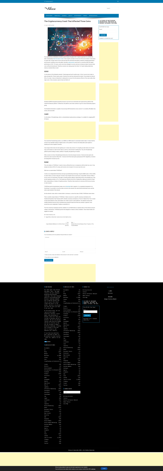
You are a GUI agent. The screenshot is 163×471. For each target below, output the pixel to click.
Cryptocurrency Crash (61, 216)
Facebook (46, 371)
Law (45, 396)
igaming (46, 386)
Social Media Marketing (50, 422)
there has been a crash (58, 58)
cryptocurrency (71, 62)
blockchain (68, 186)
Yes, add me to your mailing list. (52, 257)
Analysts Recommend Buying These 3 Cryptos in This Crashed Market (82, 224)
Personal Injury (48, 409)
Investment (47, 394)
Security (46, 415)
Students (46, 430)
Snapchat (46, 418)
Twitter (46, 443)
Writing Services (93, 15)
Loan (45, 401)
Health (46, 381)
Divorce (46, 366)
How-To (70, 15)
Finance (85, 15)
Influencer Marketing (50, 388)
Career (46, 357)
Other (45, 407)
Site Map (65, 403)
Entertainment (48, 368)
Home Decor (47, 383)
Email (100, 29)
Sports (46, 428)
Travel (46, 441)
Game (45, 377)
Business (64, 15)
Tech (54, 214)
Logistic (46, 403)
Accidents (46, 348)
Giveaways (46, 379)
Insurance (46, 392)
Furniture (46, 375)
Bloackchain (54, 216)
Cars (45, 359)
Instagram (46, 390)
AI (44, 350)
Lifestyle (46, 400)
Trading (46, 439)
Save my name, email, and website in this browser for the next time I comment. (61, 254)
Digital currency (68, 216)
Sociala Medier (48, 424)
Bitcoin (50, 216)
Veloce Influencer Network (70, 400)
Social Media (49, 15)
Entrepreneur (77, 15)
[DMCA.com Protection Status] (47, 341)
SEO (45, 417)
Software (46, 426)
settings (93, 469)
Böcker (46, 353)
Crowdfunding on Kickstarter (52, 361)
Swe (45, 432)
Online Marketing (48, 405)
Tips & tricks (48, 437)
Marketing (57, 15)
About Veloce (66, 401)
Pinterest (46, 411)
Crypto (46, 364)
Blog (45, 351)
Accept (104, 468)
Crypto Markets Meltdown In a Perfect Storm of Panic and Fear (57, 224)
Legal (45, 398)
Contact (65, 398)
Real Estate (47, 413)
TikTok (46, 435)
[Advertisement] (70, 91)
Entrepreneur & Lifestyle (51, 370)
